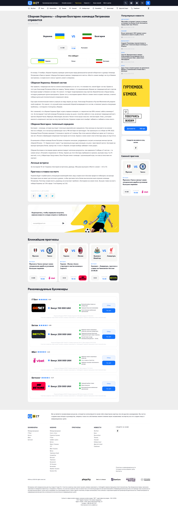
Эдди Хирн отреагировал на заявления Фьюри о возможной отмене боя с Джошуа (135, 69)
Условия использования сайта (125, 469)
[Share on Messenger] (40, 196)
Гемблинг (137, 8)
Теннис (64, 8)
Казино (53, 427)
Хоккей (74, 8)
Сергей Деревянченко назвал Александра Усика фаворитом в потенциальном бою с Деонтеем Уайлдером (132, 57)
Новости (97, 427)
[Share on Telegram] (46, 196)
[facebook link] (148, 8)
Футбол (33, 8)
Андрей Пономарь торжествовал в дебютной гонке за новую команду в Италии (134, 44)
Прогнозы (76, 427)
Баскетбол (53, 8)
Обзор (109, 305)
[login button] (148, 3)
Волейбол (98, 8)
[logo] (33, 3)
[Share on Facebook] (33, 196)
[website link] (84, 47)
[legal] (86, 479)
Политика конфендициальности (126, 467)
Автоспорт (110, 8)
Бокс (42, 8)
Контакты (119, 471)
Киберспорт (86, 8)
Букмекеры (33, 427)
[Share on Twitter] (52, 196)
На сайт (108, 310)
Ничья (73, 61)
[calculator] (131, 3)
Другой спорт (123, 8)
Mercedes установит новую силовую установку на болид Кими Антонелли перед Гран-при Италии (134, 23)
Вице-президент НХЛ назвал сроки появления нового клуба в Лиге (133, 33)
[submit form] (63, 223)
